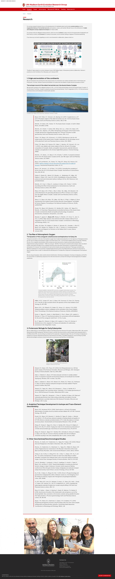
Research (29, 9)
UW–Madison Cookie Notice (64, 576)
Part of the (48, 570)
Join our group (42, 9)
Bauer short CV (71, 9)
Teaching (63, 9)
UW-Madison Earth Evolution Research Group (46, 4)
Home (24, 9)
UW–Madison (8, 1)
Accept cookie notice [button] (104, 575)
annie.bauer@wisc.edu (66, 567)
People (35, 9)
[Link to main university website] (48, 566)
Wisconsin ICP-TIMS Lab (53, 9)
